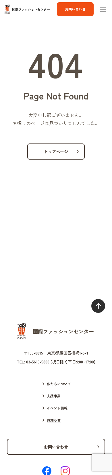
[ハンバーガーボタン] (103, 9)
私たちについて (59, 383)
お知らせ (54, 419)
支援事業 (54, 395)
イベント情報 (57, 407)
